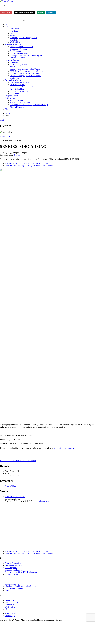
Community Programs (18, 49)
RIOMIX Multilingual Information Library (26, 71)
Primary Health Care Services (21, 47)
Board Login (10, 616)
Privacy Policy (10, 613)
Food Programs (16, 51)
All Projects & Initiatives (19, 91)
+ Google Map (43, 501)
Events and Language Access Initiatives (25, 76)
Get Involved (10, 98)
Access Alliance (11, 486)
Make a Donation (17, 107)
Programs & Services (13, 44)
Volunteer (51, 12)
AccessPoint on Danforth (15, 497)
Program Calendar (12, 96)
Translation (14, 67)
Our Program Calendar (14, 588)
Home (7, 24)
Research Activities (17, 85)
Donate (40, 12)
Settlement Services (17, 58)
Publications (14, 93)
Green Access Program (19, 53)
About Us (9, 26)
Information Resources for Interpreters (25, 73)
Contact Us (14, 78)
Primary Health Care (13, 563)
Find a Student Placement (20, 102)
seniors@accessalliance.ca (64, 448)
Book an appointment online (24, 12)
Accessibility (15, 35)
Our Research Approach (19, 82)
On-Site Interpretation (18, 64)
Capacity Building (17, 89)
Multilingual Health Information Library (20, 586)
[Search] (24, 20)
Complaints (9, 605)
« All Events (5, 136)
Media (7, 609)
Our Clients (14, 29)
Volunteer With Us (17, 100)
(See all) (17, 155)
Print (2, 120)
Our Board (14, 31)
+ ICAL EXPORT (29, 461)
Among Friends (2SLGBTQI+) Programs (26, 55)
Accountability (15, 33)
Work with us (6, 12)
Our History (14, 40)
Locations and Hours (13, 602)
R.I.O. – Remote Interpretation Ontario (25, 69)
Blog (7, 109)
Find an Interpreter (12, 584)
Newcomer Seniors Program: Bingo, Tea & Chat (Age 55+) (29, 163)
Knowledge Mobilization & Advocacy (25, 87)
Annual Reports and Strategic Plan (23, 38)
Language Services (12, 60)
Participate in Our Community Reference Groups (29, 105)
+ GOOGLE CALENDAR (11, 461)
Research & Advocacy (14, 80)
